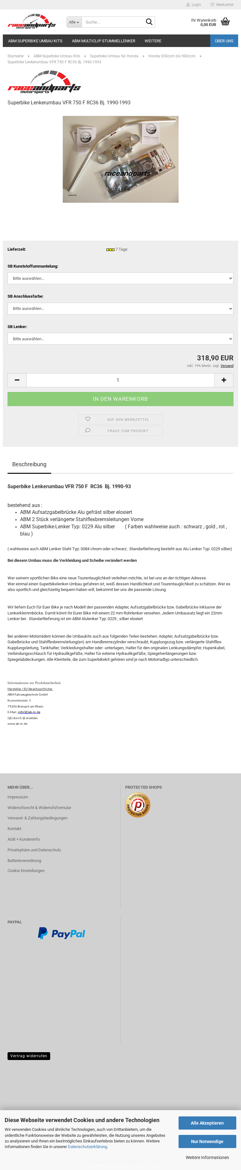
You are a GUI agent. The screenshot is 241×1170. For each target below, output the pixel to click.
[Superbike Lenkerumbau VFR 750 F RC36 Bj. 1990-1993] (121, 158)
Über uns (224, 41)
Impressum (18, 797)
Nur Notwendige (207, 1141)
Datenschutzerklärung (87, 1146)
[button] (17, 380)
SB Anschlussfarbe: (26, 296)
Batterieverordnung (24, 860)
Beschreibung (29, 464)
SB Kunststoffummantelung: (33, 266)
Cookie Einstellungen (26, 870)
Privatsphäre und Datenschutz (34, 850)
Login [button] (195, 5)
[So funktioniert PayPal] (61, 932)
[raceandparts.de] (32, 21)
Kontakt (14, 828)
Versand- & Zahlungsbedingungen (37, 818)
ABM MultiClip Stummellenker (103, 41)
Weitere (153, 41)
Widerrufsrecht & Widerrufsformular (39, 807)
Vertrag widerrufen (28, 1056)
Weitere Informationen (207, 1157)
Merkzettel (223, 5)
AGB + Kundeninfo (24, 839)
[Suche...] (149, 22)
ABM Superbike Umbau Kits (35, 41)
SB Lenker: (17, 326)
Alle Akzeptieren (207, 1123)
